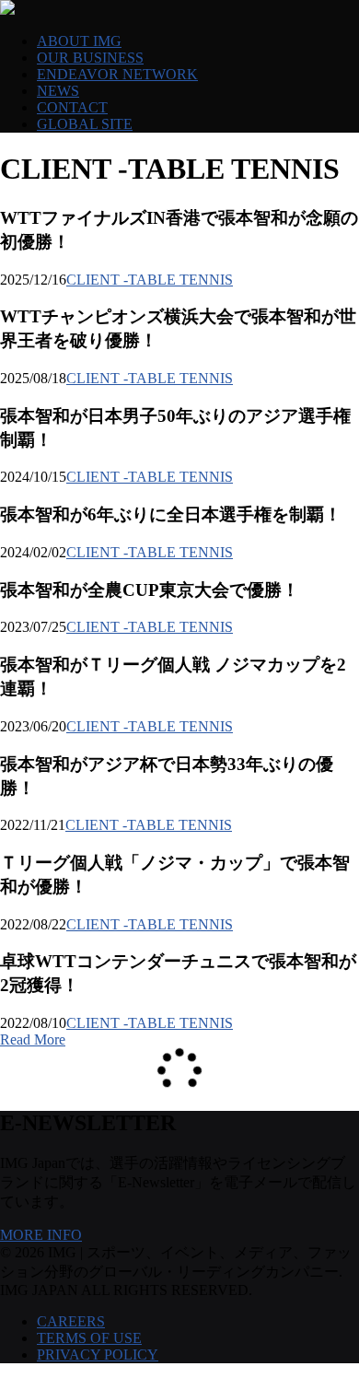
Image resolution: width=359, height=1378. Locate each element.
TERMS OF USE (89, 1338)
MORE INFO (41, 1235)
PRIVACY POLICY (97, 1354)
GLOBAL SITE (85, 124)
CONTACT (72, 107)
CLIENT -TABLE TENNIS (149, 279)
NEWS (58, 91)
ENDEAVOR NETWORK (117, 74)
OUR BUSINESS (90, 57)
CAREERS (71, 1321)
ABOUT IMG (79, 41)
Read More (32, 1039)
